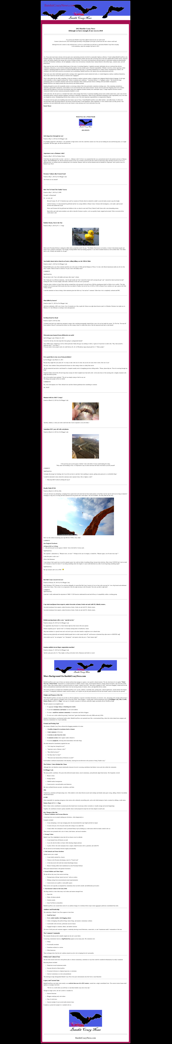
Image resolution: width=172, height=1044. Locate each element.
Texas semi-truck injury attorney (54, 57)
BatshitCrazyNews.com (59, 5)
